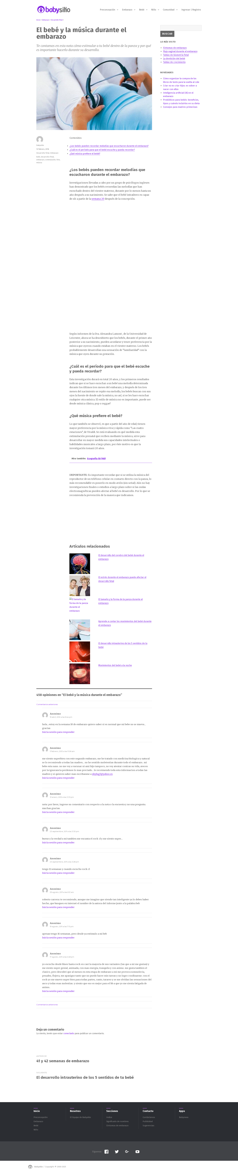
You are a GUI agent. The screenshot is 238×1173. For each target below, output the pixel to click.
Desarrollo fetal (42, 153)
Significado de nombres (117, 1121)
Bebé (141, 9)
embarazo (40, 160)
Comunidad (169, 9)
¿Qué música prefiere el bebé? (85, 153)
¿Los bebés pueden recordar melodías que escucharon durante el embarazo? (109, 146)
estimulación (50, 160)
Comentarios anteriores (47, 704)
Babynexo (183, 1117)
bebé (38, 157)
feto (58, 160)
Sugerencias (148, 1125)
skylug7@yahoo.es (102, 774)
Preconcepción (107, 9)
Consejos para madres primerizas (180, 107)
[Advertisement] (111, 224)
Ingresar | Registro (191, 9)
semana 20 (98, 198)
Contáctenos (149, 1117)
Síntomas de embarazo (117, 1125)
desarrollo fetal (47, 157)
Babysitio (40, 145)
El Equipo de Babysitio (80, 1117)
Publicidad (148, 1121)
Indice (109, 1117)
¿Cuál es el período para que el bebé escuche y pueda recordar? (102, 149)
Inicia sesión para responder (58, 732)
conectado (68, 1033)
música (39, 163)
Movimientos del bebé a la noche (115, 665)
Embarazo (127, 9)
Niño (153, 9)
